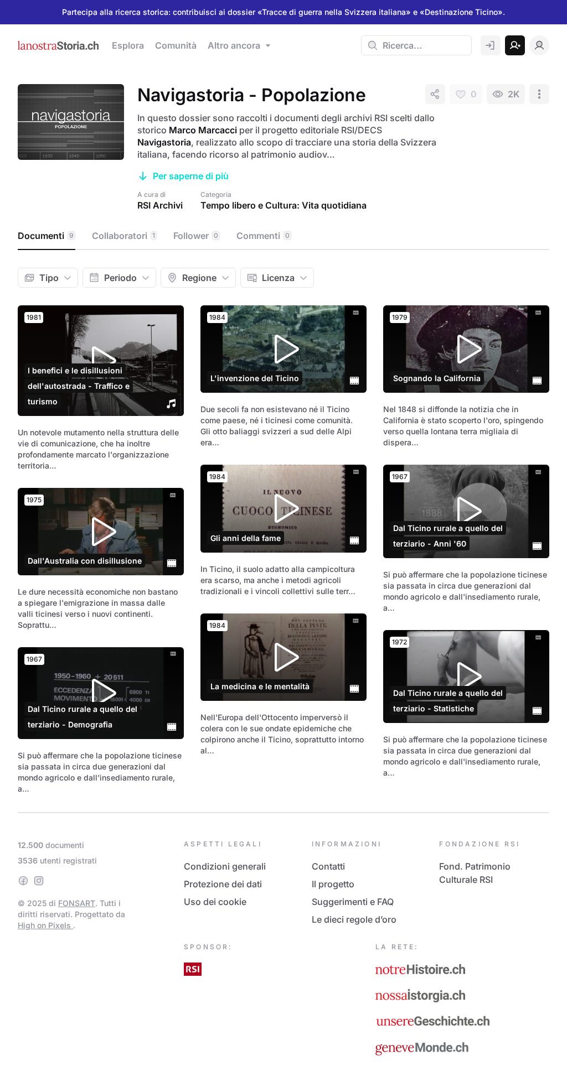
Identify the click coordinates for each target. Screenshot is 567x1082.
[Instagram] (38, 880)
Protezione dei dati (223, 883)
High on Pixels (45, 925)
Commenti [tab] (263, 235)
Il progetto (333, 883)
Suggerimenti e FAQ (353, 901)
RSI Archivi (160, 205)
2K (513, 94)
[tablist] (283, 236)
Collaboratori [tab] (123, 235)
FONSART (76, 903)
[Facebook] (23, 880)
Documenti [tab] (46, 235)
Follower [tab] (195, 235)
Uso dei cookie (215, 901)
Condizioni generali (225, 866)
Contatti (328, 866)
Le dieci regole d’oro (354, 919)
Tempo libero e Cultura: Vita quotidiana (283, 205)
